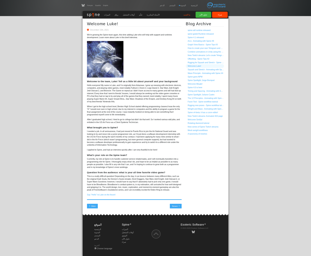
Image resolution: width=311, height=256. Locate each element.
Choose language (104, 248)
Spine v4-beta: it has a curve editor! (203, 112)
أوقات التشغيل (129, 15)
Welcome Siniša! (195, 120)
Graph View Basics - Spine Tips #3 (203, 45)
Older (93, 206)
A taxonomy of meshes (197, 134)
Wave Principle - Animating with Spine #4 (205, 73)
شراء (220, 15)
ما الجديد (186, 15)
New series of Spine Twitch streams (203, 127)
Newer (175, 206)
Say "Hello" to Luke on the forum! (101, 195)
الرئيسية (194, 5)
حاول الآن (203, 15)
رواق (116, 15)
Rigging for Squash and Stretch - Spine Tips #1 (208, 62)
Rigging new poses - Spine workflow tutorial (206, 105)
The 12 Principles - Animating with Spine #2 (206, 98)
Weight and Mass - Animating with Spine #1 (206, 109)
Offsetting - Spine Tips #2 (198, 59)
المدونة (97, 232)
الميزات (107, 15)
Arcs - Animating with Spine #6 (201, 41)
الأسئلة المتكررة (153, 15)
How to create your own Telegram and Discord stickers (211, 48)
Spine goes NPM (195, 77)
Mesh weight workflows (198, 130)
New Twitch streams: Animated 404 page (205, 116)
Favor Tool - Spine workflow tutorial (203, 102)
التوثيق (124, 236)
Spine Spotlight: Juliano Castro (201, 95)
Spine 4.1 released (196, 37)
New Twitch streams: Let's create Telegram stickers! (210, 55)
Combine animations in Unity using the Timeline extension (213, 52)
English (105, 5)
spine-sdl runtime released (199, 30)
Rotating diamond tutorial (198, 123)
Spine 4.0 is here (195, 87)
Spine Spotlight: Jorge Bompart (201, 80)
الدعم (162, 5)
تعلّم (140, 15)
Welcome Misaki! (195, 84)
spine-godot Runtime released (201, 34)
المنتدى (172, 5)
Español (98, 5)
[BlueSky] (84, 5)
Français (90, 5)
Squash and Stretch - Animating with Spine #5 (207, 70)
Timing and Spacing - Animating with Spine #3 (207, 91)
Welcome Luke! (102, 23)
